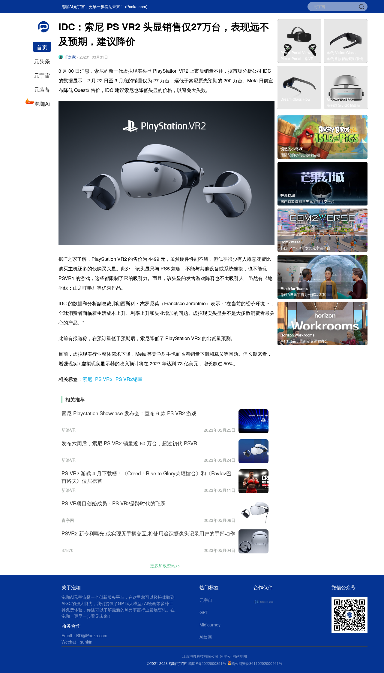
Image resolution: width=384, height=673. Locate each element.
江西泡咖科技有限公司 (200, 656)
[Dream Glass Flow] (299, 107)
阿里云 (226, 656)
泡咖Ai (42, 103)
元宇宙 (42, 75)
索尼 (87, 379)
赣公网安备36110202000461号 (256, 663)
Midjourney (210, 625)
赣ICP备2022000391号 (207, 663)
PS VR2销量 (129, 379)
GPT (204, 612)
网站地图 (239, 656)
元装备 (42, 89)
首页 (42, 47)
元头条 (42, 61)
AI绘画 (206, 637)
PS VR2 (103, 379)
